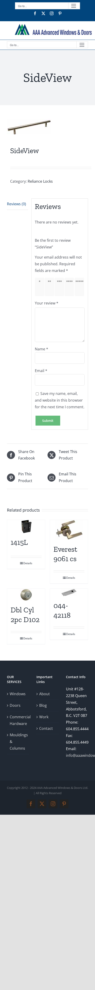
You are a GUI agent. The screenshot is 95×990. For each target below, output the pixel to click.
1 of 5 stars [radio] (40, 287)
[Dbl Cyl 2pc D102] (26, 595)
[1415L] (26, 526)
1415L (19, 542)
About (44, 693)
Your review (46, 303)
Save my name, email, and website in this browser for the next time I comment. (59, 400)
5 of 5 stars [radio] (80, 287)
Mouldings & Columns (18, 741)
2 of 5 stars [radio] (50, 287)
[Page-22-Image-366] (47, 126)
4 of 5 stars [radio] (70, 287)
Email (41, 370)
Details (27, 563)
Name (41, 349)
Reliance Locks (40, 181)
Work (43, 716)
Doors (15, 705)
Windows (18, 693)
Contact (46, 728)
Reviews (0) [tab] (16, 203)
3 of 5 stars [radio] (60, 287)
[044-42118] (69, 592)
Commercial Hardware (18, 720)
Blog (43, 705)
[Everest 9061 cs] (69, 530)
